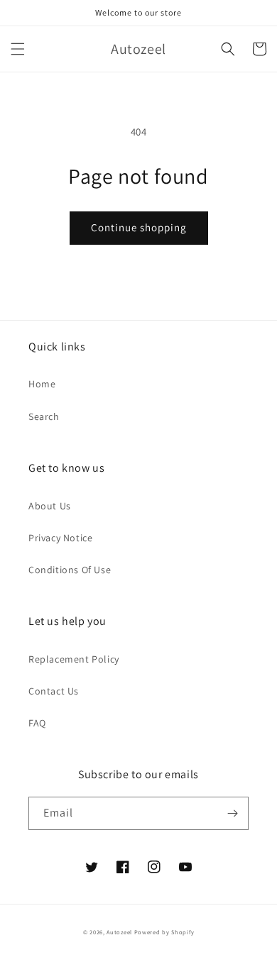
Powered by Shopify (164, 932)
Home (41, 383)
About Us (49, 505)
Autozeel (119, 932)
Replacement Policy (73, 659)
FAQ (37, 723)
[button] (17, 49)
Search (44, 416)
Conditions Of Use (69, 569)
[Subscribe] (232, 813)
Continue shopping (139, 227)
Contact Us (53, 691)
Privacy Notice (60, 537)
